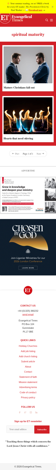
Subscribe (42, 429)
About (28, 366)
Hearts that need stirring (18, 138)
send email (28, 314)
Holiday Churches (28, 346)
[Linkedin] (36, 412)
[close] (52, 6)
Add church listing (28, 356)
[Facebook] (19, 412)
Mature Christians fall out (19, 87)
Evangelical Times (31, 466)
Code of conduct (28, 392)
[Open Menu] (51, 20)
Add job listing (28, 351)
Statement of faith (28, 377)
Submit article (28, 361)
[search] (47, 20)
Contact (28, 372)
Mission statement (28, 382)
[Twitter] (25, 412)
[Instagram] (31, 412)
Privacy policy (28, 397)
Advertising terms (28, 387)
